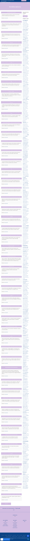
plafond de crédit (24, 385)
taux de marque (26, 80)
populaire (26, 436)
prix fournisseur (25, 143)
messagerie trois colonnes (25, 291)
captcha (28, 358)
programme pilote (24, 467)
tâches (26, 380)
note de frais (26, 36)
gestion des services (26, 125)
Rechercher (25, 16)
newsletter (24, 375)
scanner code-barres (26, 386)
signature (28, 445)
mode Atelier (26, 475)
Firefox (27, 324)
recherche (28, 130)
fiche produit (26, 470)
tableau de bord (27, 218)
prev (26, 303)
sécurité (27, 478)
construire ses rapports (25, 161)
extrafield (28, 412)
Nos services (20, 535)
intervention (25, 328)
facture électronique (25, 309)
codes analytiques (26, 369)
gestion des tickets (27, 213)
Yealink (27, 133)
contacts (24, 253)
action (27, 485)
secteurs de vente (27, 450)
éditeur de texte (25, 131)
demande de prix (25, 267)
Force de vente (14, 535)
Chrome (26, 123)
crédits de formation (25, 133)
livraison (24, 388)
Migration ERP (24, 535)
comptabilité (25, 379)
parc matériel (26, 254)
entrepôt (24, 270)
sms (25, 253)
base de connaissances (25, 446)
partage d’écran (26, 438)
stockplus (24, 85)
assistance (27, 339)
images (26, 159)
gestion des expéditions (25, 351)
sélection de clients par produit (26, 28)
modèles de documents (25, 469)
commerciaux (24, 360)
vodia (27, 406)
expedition (26, 310)
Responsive (24, 393)
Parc (27, 381)
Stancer (23, 21)
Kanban (25, 140)
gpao (25, 451)
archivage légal (26, 27)
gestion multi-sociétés (25, 447)
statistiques (26, 372)
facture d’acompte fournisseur (26, 301)
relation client (27, 283)
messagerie (25, 20)
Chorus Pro (26, 223)
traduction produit (24, 415)
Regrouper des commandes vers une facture (25, 156)
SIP (23, 172)
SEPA (24, 330)
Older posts (6, 503)
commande (27, 459)
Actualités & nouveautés (14, 536)
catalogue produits (24, 108)
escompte (26, 82)
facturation (24, 138)
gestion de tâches (26, 25)
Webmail (24, 327)
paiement (24, 480)
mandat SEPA (27, 476)
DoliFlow (26, 434)
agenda (24, 163)
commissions (24, 72)
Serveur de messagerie (8, 536)
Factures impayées (25, 311)
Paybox (25, 250)
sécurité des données (25, 358)
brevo (27, 387)
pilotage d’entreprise (25, 370)
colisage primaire (24, 371)
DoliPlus (26, 116)
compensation (24, 483)
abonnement (25, 383)
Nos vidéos (19, 536)
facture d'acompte (24, 130)
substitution (25, 389)
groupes (26, 381)
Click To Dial (25, 487)
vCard (25, 376)
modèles (23, 470)
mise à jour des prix (27, 293)
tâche (23, 292)
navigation (24, 102)
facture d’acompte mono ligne (26, 479)
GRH (27, 408)
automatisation (24, 23)
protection (27, 250)
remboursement (24, 476)
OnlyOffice (25, 294)
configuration (24, 283)
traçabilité (24, 114)
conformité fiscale (26, 306)
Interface (24, 433)
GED (28, 134)
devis (27, 84)
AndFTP (27, 448)
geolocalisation (25, 412)
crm (23, 43)
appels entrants (25, 298)
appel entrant (25, 353)
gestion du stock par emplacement (26, 416)
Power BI (27, 357)
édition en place (25, 252)
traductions (26, 414)
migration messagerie (25, 100)
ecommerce (27, 356)
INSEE (27, 446)
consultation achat (24, 408)
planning (26, 182)
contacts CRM (26, 107)
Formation (3, 535)
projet (24, 260)
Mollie (27, 75)
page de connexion (26, 172)
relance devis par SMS (25, 295)
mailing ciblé (27, 42)
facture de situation (25, 368)
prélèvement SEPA (26, 480)
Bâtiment (25, 84)
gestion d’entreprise (26, 384)
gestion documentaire (25, 477)
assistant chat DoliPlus (25, 111)
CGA (25, 464)
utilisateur (25, 40)
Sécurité (18, 535)
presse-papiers (27, 271)
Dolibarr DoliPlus (5, 2)
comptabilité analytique (25, 142)
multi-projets (24, 354)
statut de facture (24, 357)
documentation (24, 411)
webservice (25, 83)
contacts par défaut (25, 387)
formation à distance (25, 444)
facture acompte (27, 466)
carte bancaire (24, 183)
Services (24, 451)
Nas (25, 365)
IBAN (26, 175)
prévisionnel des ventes (25, 127)
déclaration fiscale (27, 308)
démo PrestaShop (26, 390)
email (27, 225)
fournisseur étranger (27, 126)
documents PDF (25, 132)
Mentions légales (5, 524)
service (24, 356)
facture (24, 122)
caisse (25, 388)
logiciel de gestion (24, 304)
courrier (23, 27)
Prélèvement (27, 99)
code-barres (27, 410)
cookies (26, 78)
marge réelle (24, 268)
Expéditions (25, 251)
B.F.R (25, 249)
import (27, 184)
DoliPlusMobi (25, 29)
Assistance (6, 535)
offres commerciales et (26, 276)
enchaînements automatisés (25, 334)
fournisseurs (24, 288)
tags (23, 184)
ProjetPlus (27, 294)
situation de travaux (25, 212)
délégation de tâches (26, 113)
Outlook (27, 335)
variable (24, 325)
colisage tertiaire (24, 216)
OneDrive (24, 38)
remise (25, 114)
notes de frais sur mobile (26, 71)
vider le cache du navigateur (25, 219)
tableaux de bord (25, 432)
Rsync (27, 353)
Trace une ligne (25, 305)
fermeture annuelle (25, 296)
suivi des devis (24, 307)
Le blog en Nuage (23, 536)
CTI (25, 256)
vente (27, 303)
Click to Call (25, 406)
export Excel (26, 103)
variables (24, 177)
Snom (25, 478)
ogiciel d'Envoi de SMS (25, 220)
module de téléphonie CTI (25, 300)
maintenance (26, 318)
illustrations (24, 101)
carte (26, 34)
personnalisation (25, 382)
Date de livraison (24, 302)
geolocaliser (27, 176)
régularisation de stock (25, 458)
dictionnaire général (25, 35)
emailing (24, 128)
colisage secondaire (25, 359)
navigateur (27, 481)
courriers (24, 126)
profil (27, 468)
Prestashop (25, 373)
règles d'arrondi (24, 173)
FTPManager (24, 272)
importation (24, 217)
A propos (5, 523)
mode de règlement (25, 75)
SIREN (25, 481)
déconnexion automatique (25, 214)
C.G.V (26, 445)
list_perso (28, 132)
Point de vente (26, 457)
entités (25, 34)
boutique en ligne (26, 74)
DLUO (27, 373)
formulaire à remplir (25, 22)
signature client (24, 407)
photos (24, 481)
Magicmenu (24, 213)
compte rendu (25, 312)
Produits (24, 335)
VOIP (24, 65)
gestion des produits (25, 26)
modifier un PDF (24, 380)
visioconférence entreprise (25, 287)
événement (24, 54)
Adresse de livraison (25, 352)
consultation (24, 274)
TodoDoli (24, 381)
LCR (23, 83)
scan (27, 297)
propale (27, 183)
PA (28, 211)
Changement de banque (25, 70)
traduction (27, 443)
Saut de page (25, 21)
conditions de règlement (25, 104)
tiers (28, 348)
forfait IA (25, 285)
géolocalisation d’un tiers (25, 160)
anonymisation (24, 277)
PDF (23, 294)
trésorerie (24, 81)
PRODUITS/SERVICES (26, 187)
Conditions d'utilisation (5, 525)
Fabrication (24, 265)
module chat (26, 348)
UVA (26, 286)
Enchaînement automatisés (25, 350)
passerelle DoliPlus (24, 349)
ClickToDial (25, 286)
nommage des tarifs (25, 37)
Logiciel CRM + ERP (10, 535)
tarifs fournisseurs (26, 367)
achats (27, 26)
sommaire (25, 323)
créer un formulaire (25, 482)
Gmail (23, 158)
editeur (26, 249)
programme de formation (25, 299)
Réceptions (24, 422)
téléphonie (25, 346)
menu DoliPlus (26, 101)
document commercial (25, 215)
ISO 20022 (27, 115)
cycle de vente (27, 129)
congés (27, 407)
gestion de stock (24, 76)
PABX (24, 36)
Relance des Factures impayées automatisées (25, 332)
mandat (27, 211)
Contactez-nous (5, 522)
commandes (24, 136)
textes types (26, 270)
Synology (26, 418)
